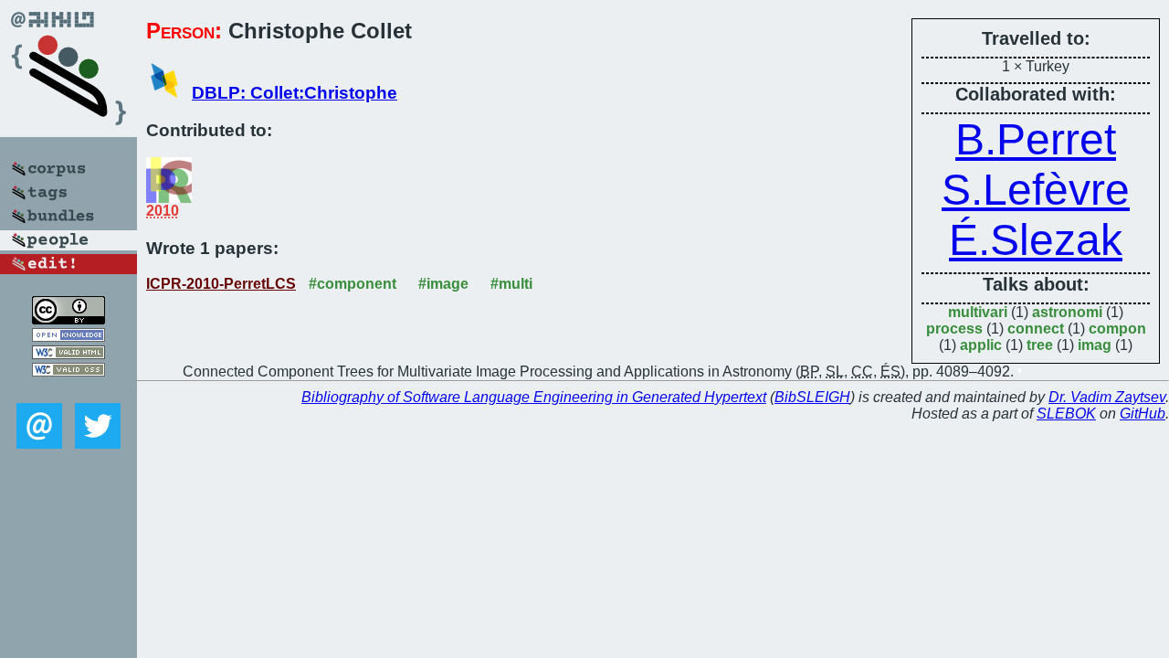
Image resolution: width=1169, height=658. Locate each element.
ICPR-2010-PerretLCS (221, 284)
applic (981, 345)
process (954, 328)
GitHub (1142, 413)
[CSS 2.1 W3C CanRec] (68, 390)
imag (1094, 345)
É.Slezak (1035, 240)
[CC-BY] (68, 319)
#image (443, 284)
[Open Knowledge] (68, 337)
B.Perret (1035, 139)
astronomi (1067, 312)
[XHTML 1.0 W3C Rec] (68, 354)
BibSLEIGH (812, 397)
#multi (511, 284)
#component (352, 284)
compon (1117, 328)
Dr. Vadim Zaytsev (1106, 397)
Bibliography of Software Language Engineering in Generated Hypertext (533, 397)
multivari (977, 312)
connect (1035, 328)
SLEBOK (1066, 413)
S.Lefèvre (1036, 189)
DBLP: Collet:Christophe (294, 92)
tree (1040, 345)
